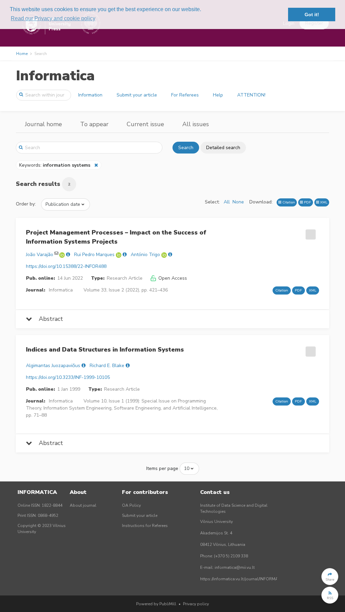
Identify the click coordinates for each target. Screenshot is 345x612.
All (227, 202)
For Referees (185, 95)
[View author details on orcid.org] (62, 254)
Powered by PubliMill (156, 604)
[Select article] (310, 232)
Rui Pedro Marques (94, 254)
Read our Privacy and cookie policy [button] (53, 18)
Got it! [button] (312, 14)
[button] (329, 576)
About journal (83, 505)
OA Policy (131, 505)
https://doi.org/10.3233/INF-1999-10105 (68, 377)
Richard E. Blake (107, 365)
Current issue (145, 124)
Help (218, 95)
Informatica (55, 75)
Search (185, 147)
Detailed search (223, 147)
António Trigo (145, 254)
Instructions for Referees (145, 525)
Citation (288, 202)
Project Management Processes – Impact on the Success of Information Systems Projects (116, 237)
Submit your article (137, 95)
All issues (195, 124)
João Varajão (39, 254)
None (238, 202)
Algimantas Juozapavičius (53, 365)
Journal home (43, 124)
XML (323, 202)
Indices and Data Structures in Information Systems (105, 349)
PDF (307, 202)
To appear (94, 124)
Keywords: (54, 165)
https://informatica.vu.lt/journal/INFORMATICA (243, 579)
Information (90, 95)
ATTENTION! (251, 95)
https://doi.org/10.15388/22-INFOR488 (66, 266)
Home (22, 53)
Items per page (162, 468)
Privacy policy (196, 604)
